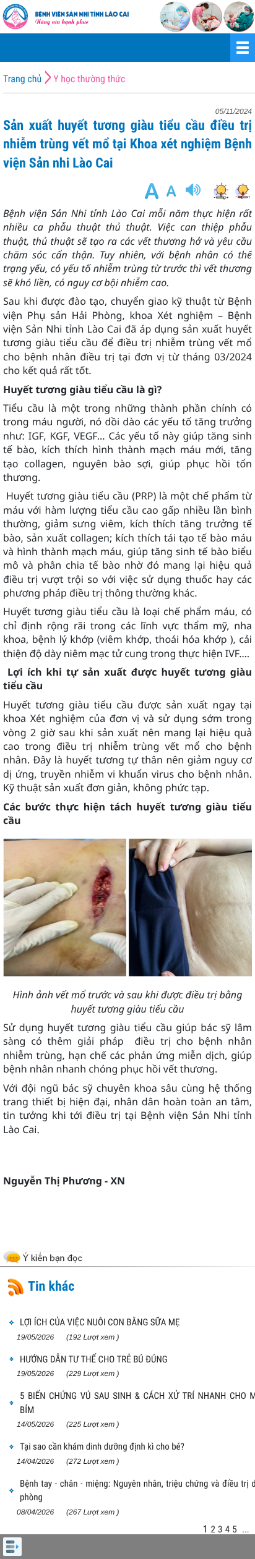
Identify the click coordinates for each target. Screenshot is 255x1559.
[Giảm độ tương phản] (242, 190)
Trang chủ (22, 79)
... (245, 1529)
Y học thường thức (89, 79)
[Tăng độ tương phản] (220, 190)
